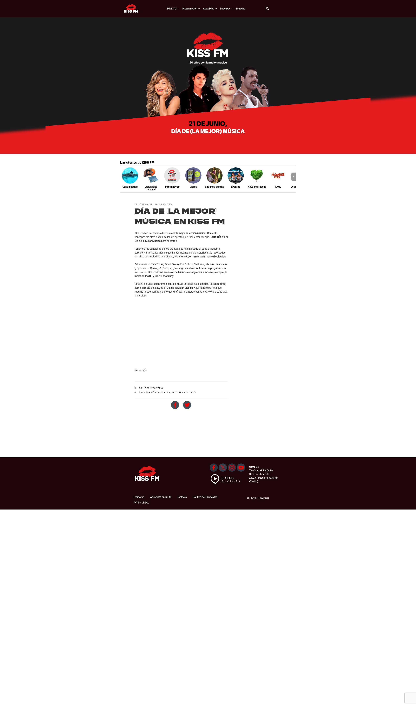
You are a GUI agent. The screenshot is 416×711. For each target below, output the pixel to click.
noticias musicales (184, 392)
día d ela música (149, 392)
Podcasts (225, 8)
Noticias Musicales (151, 388)
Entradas (240, 8)
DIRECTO (171, 8)
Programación (189, 8)
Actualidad (208, 8)
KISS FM (167, 204)
